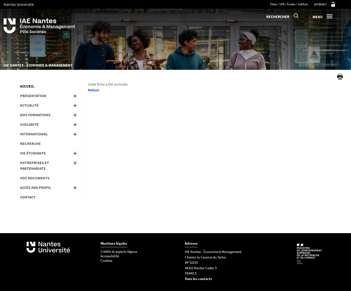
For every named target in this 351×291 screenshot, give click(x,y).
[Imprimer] (340, 77)
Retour (93, 90)
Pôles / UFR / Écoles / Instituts (289, 4)
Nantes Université (19, 5)
